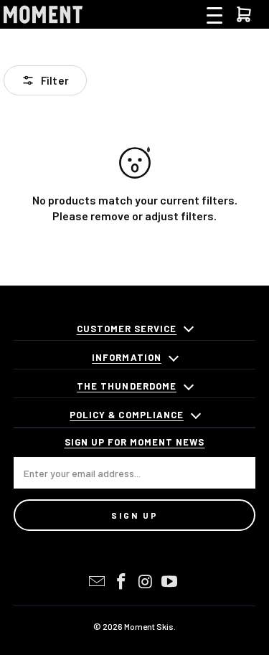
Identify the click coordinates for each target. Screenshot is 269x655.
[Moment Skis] (43, 14)
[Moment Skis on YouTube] (170, 581)
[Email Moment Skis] (97, 581)
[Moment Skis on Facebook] (122, 581)
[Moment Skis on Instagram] (146, 581)
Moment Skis (149, 626)
